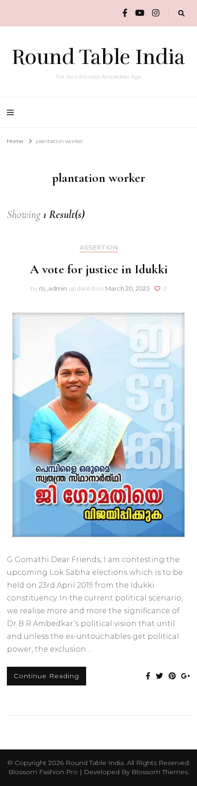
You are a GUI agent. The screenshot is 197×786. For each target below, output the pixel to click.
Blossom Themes (159, 772)
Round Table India (98, 57)
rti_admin (53, 288)
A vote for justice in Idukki (99, 269)
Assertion (99, 247)
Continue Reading (46, 676)
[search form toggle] (181, 13)
